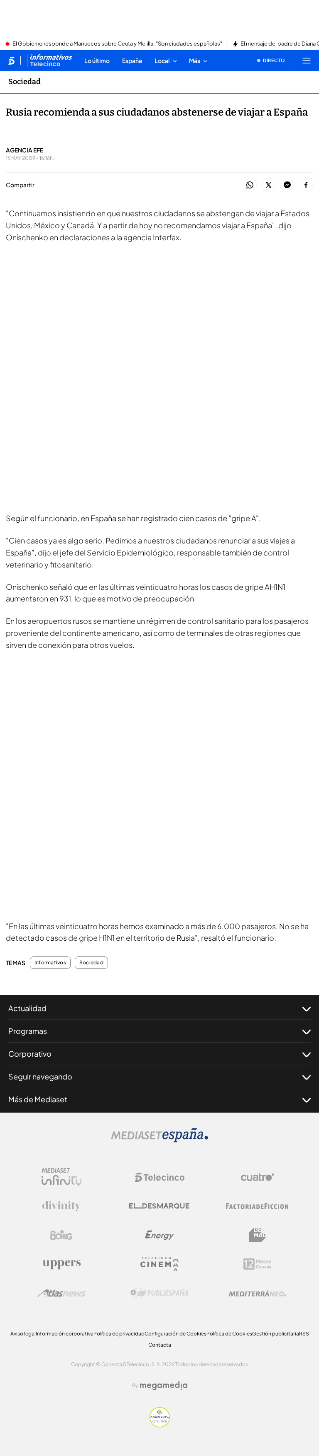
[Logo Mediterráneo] (257, 1293)
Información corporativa (64, 1333)
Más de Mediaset (37, 1099)
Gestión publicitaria (275, 1333)
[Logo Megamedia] (163, 1385)
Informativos (50, 962)
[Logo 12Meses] (257, 1264)
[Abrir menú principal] (306, 60)
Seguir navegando (40, 1076)
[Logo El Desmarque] (159, 1206)
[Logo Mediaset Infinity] (61, 1177)
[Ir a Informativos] (49, 60)
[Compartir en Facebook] (306, 185)
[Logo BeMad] (257, 1235)
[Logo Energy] (159, 1235)
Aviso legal (23, 1333)
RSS (304, 1333)
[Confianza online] (160, 1424)
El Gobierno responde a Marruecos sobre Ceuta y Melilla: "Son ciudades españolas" (117, 44)
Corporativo (30, 1053)
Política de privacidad (119, 1333)
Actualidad (27, 1008)
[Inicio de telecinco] (11, 60)
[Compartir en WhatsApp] (250, 185)
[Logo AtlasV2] (61, 1293)
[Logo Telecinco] (159, 1177)
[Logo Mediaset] (159, 1140)
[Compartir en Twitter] (268, 185)
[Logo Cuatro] (257, 1177)
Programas (27, 1031)
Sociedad (24, 81)
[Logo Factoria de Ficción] (257, 1206)
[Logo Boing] (61, 1235)
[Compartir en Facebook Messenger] (287, 185)
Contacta (159, 1345)
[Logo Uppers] (61, 1264)
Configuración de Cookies (175, 1333)
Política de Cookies (229, 1333)
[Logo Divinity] (61, 1206)
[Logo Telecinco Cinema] (159, 1264)
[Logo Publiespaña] (159, 1293)
